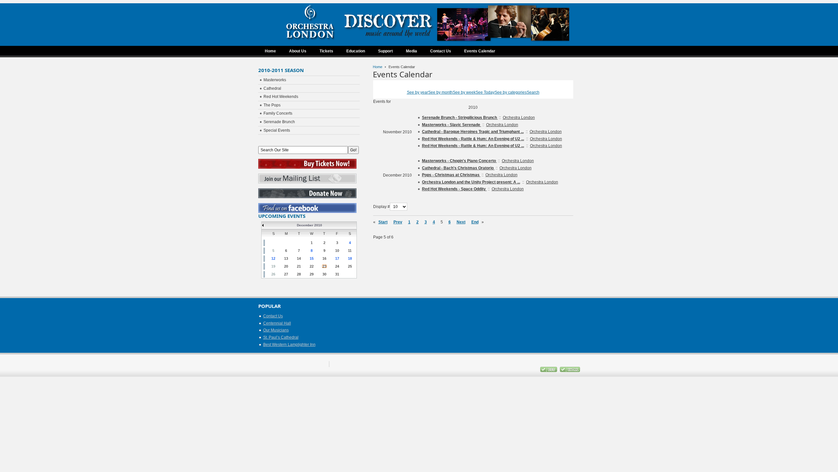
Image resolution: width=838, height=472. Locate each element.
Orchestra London (519, 117)
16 (324, 258)
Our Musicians (276, 330)
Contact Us (273, 316)
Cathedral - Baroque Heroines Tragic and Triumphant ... (473, 131)
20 (286, 266)
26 (273, 274)
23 (324, 266)
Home (377, 67)
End (475, 222)
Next (461, 222)
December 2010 (309, 225)
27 (286, 274)
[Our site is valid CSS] (549, 371)
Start (383, 222)
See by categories (511, 92)
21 (299, 266)
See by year (417, 92)
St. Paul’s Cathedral (281, 337)
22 (312, 266)
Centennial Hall (277, 323)
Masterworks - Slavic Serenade (451, 125)
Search (533, 92)
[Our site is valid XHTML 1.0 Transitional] (570, 371)
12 (273, 258)
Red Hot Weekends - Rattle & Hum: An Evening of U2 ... (473, 139)
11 (350, 251)
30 (324, 274)
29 (312, 274)
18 (350, 258)
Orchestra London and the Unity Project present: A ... (471, 182)
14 (299, 258)
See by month (440, 92)
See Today (485, 92)
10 (337, 251)
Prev (397, 222)
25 (350, 266)
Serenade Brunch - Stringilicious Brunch (460, 117)
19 (273, 266)
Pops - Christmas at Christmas (451, 175)
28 (299, 274)
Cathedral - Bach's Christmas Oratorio (458, 168)
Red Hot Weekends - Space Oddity (454, 189)
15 (312, 258)
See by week (464, 92)
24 (337, 266)
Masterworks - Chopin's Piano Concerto (459, 161)
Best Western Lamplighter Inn (289, 344)
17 (337, 258)
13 (286, 258)
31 (337, 274)
